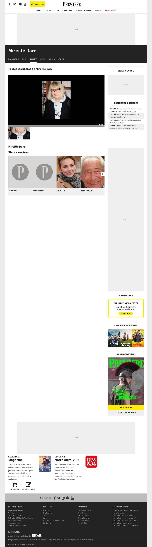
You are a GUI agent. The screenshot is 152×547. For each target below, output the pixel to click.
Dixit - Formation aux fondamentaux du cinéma (78, 540)
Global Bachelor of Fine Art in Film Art (40, 540)
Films (52, 59)
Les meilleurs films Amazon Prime (125, 525)
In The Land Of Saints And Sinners (20, 518)
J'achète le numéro (126, 412)
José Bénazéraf (38, 191)
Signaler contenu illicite (27, 544)
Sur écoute (47, 523)
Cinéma (39, 11)
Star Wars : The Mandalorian (53, 520)
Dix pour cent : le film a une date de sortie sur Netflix (125, 121)
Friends (46, 510)
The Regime (47, 513)
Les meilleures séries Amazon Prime (126, 518)
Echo (45, 518)
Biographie (13, 59)
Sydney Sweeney (84, 518)
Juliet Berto (12, 191)
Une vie (11, 513)
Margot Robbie (83, 520)
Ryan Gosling (82, 513)
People (98, 11)
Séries (48, 11)
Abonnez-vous (37, 4)
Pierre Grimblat (87, 191)
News (24, 59)
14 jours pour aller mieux (17, 525)
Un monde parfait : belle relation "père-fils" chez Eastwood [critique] (125, 110)
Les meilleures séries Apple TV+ (124, 520)
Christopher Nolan (84, 510)
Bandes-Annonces (83, 11)
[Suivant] (102, 174)
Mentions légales (13, 544)
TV (58, 11)
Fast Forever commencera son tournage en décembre (124, 115)
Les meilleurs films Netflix (122, 523)
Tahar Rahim (82, 523)
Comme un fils (13, 523)
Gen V (45, 515)
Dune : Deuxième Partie (16, 510)
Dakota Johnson (83, 515)
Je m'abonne (126, 407)
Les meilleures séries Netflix (123, 515)
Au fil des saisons (14, 520)
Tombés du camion (15, 515)
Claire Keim (61, 191)
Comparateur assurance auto (17, 540)
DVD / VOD (68, 11)
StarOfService (57, 540)
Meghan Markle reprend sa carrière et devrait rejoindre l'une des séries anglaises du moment (123, 127)
